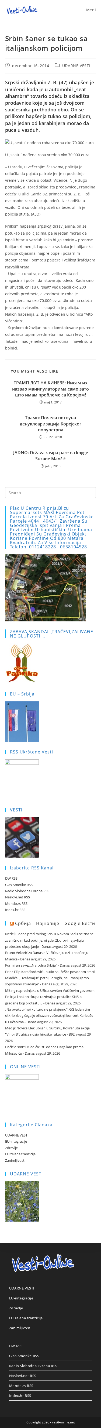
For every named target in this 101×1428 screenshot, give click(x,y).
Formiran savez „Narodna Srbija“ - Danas (37, 965)
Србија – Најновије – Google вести (55, 923)
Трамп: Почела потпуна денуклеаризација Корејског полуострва (50, 424)
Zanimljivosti (15, 1160)
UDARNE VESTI (76, 65)
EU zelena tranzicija (20, 1154)
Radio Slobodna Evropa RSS (27, 890)
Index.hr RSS (15, 909)
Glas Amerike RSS (19, 884)
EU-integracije (16, 1141)
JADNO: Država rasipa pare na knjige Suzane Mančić (50, 455)
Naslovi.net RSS (17, 897)
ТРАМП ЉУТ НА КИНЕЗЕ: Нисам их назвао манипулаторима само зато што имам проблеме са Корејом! (50, 389)
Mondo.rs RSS (16, 903)
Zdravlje (11, 1147)
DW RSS (11, 878)
